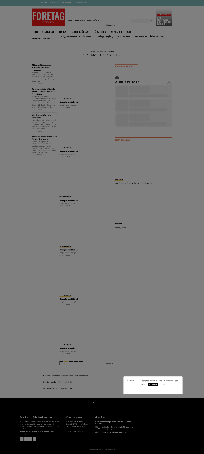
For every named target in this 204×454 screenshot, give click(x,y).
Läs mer (162, 384)
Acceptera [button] (153, 384)
